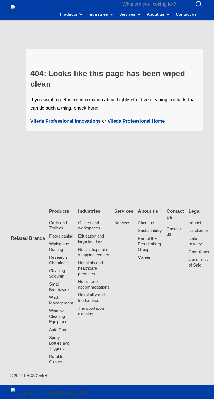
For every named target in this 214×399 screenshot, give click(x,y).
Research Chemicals (59, 260)
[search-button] (198, 4)
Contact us (175, 214)
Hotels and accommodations (94, 284)
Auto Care (58, 329)
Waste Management (61, 300)
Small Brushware (59, 287)
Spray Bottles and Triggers (59, 343)
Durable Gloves (56, 359)
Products (59, 211)
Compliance (199, 251)
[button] (71, 14)
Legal (195, 211)
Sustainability (150, 230)
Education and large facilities (91, 239)
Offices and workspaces (89, 225)
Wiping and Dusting (59, 246)
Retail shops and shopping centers (93, 252)
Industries (89, 211)
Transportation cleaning (91, 311)
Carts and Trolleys (58, 225)
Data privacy (195, 241)
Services (123, 211)
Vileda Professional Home (135, 121)
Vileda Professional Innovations (65, 121)
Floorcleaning (61, 236)
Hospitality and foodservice (91, 297)
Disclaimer (198, 230)
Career (144, 257)
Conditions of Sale (198, 262)
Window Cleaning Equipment (59, 316)
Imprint (195, 222)
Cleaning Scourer (57, 273)
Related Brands (26, 238)
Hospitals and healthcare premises (90, 268)
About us (148, 211)
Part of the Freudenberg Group (149, 244)
